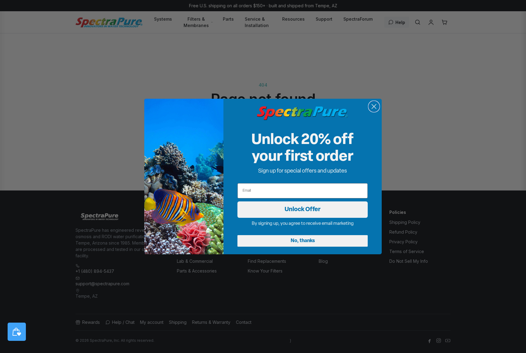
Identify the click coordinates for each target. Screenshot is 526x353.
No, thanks (303, 240)
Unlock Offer (303, 210)
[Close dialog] (374, 106)
